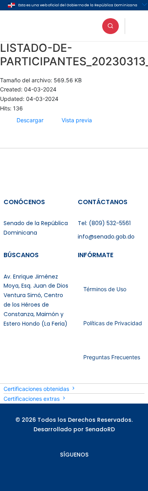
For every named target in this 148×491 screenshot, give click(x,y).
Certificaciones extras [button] (32, 398)
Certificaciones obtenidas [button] (37, 388)
